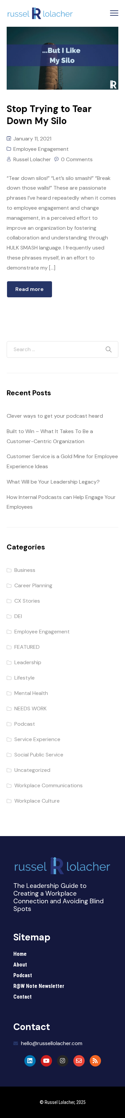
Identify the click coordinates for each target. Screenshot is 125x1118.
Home (20, 954)
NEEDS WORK (30, 708)
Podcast (24, 723)
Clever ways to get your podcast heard (55, 415)
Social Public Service (38, 754)
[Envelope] (79, 1060)
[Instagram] (62, 1060)
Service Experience (37, 739)
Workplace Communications (48, 785)
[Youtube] (46, 1060)
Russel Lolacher (32, 159)
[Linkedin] (30, 1060)
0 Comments (77, 159)
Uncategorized (32, 770)
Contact (22, 997)
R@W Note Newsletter (38, 986)
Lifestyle (24, 677)
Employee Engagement (41, 149)
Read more (29, 289)
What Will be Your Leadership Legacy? (53, 481)
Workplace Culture (37, 800)
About (20, 964)
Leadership (27, 662)
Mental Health (31, 693)
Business (24, 570)
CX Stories (27, 600)
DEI (18, 616)
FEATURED (27, 646)
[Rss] (95, 1060)
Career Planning (33, 585)
